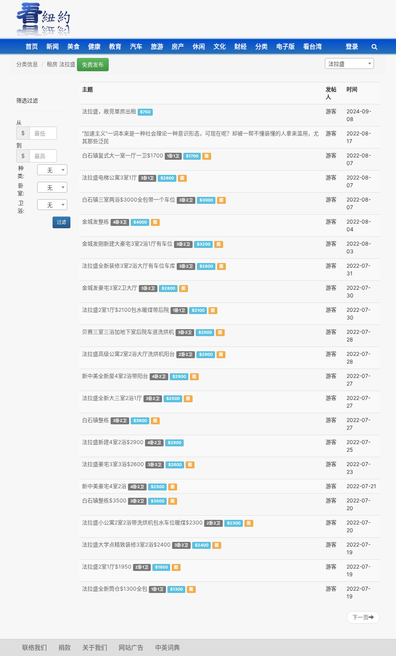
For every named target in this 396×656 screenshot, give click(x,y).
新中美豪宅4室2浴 (104, 486)
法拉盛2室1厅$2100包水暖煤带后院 (125, 309)
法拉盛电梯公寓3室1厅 (109, 177)
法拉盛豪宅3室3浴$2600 (113, 464)
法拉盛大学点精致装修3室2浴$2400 (126, 544)
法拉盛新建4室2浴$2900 (112, 442)
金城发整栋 (95, 221)
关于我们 (94, 647)
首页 (32, 46)
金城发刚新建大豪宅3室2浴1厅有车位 (127, 243)
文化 (219, 46)
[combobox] (349, 63)
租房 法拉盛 (61, 64)
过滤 (61, 222)
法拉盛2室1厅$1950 (106, 566)
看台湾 (312, 46)
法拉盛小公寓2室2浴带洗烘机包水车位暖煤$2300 (142, 522)
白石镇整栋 (95, 420)
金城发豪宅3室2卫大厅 (109, 287)
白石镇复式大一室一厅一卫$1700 (122, 155)
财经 (240, 46)
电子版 (285, 46)
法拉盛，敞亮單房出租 (109, 111)
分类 (261, 46)
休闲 (199, 46)
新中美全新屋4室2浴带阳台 (115, 375)
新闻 (52, 46)
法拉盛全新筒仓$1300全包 (114, 588)
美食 (73, 46)
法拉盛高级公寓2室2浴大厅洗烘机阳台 (128, 353)
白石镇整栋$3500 (104, 500)
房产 (178, 46)
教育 (115, 46)
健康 (94, 46)
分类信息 (27, 64)
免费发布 (93, 64)
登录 (352, 46)
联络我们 (34, 647)
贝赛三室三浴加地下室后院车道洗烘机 (128, 331)
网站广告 (131, 647)
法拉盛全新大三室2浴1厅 (112, 398)
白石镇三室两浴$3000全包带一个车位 (128, 199)
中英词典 (167, 647)
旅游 (157, 46)
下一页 (360, 617)
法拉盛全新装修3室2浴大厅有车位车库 (128, 265)
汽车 (136, 46)
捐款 (64, 647)
